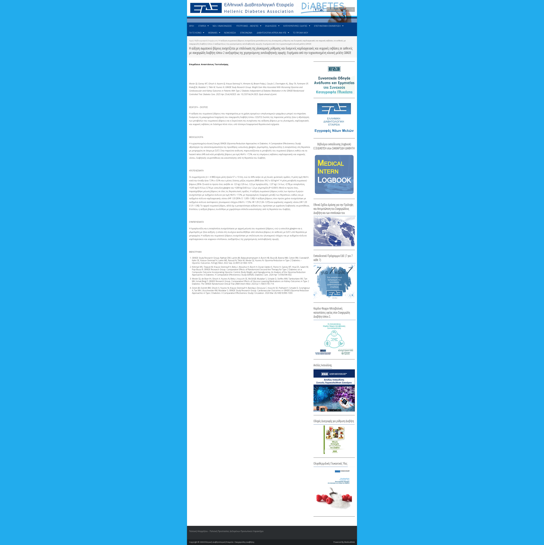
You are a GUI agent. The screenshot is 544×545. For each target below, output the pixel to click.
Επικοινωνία (246, 32)
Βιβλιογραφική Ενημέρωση (206, 40)
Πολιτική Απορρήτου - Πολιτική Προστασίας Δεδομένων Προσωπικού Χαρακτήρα (226, 531)
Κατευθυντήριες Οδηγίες (295, 26)
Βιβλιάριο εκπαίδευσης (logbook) (334, 144)
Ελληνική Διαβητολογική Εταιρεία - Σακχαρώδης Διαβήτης (229, 542)
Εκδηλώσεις (271, 26)
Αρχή (191, 26)
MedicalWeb (349, 542)
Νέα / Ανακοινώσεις (222, 26)
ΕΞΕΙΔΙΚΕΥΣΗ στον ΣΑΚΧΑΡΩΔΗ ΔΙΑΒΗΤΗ (334, 148)
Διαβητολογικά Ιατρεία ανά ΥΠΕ (271, 32)
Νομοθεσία (230, 32)
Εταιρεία (202, 26)
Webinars (212, 32)
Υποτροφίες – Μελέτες (247, 26)
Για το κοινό (195, 32)
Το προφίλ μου (300, 32)
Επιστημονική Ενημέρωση (327, 26)
